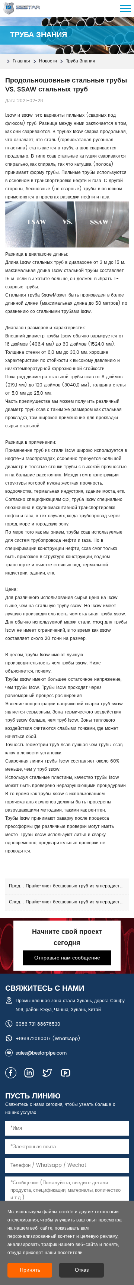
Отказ (82, 1270)
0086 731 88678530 (38, 1024)
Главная (21, 61)
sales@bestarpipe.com (41, 1053)
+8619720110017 (33, 1038)
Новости (48, 61)
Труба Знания (80, 61)
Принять (30, 1270)
